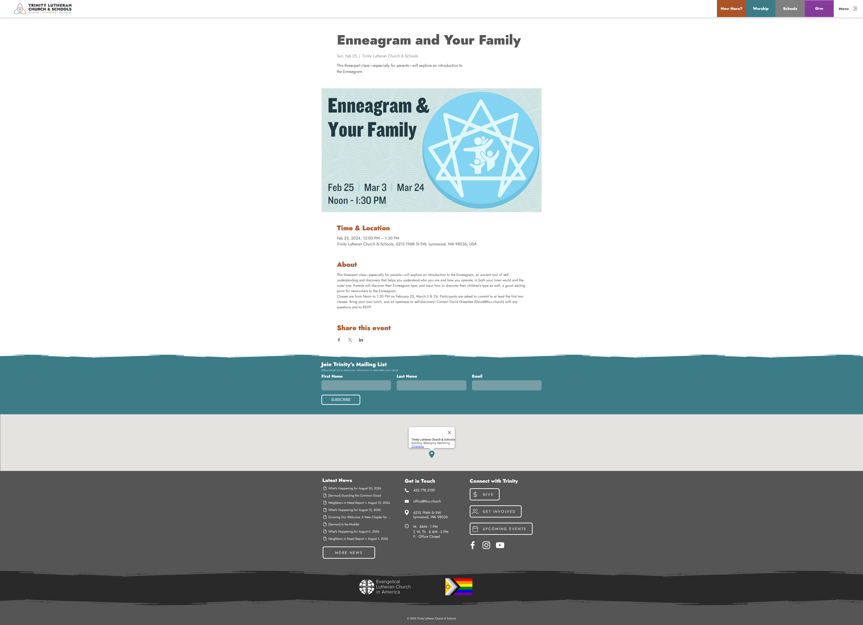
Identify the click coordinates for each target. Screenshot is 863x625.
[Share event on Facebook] (339, 340)
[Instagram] (486, 545)
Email (477, 376)
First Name (332, 376)
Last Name (407, 376)
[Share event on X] (350, 340)
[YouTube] (500, 545)
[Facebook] (472, 545)
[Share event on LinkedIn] (361, 340)
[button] (731, 8)
